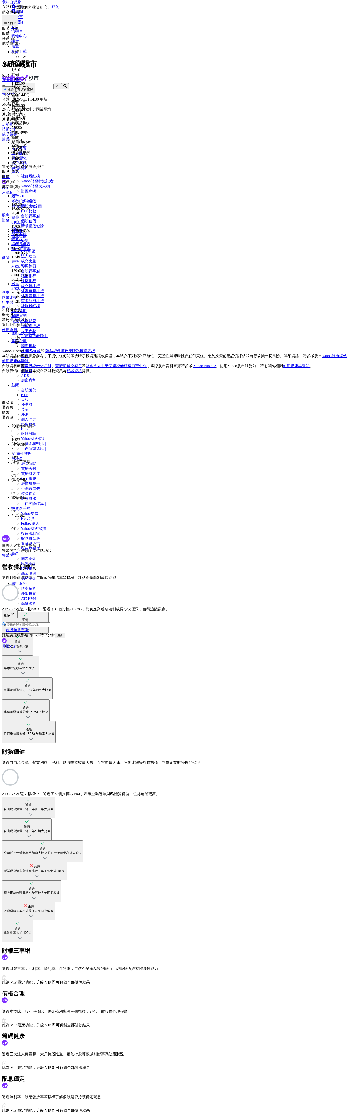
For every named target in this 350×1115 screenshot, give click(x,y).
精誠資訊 (74, 371)
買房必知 (28, 469)
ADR (25, 376)
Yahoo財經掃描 (33, 528)
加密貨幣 (28, 380)
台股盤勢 (28, 390)
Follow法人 (30, 523)
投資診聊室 (30, 533)
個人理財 (28, 419)
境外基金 (28, 563)
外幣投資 (28, 593)
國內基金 (28, 558)
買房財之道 (30, 474)
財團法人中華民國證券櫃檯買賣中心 (116, 366)
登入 (55, 7)
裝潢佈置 (28, 494)
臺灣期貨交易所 (68, 366)
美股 (25, 399)
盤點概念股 (30, 538)
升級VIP (9, 646)
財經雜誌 (28, 434)
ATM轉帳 (29, 598)
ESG (24, 429)
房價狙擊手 (30, 484)
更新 (60, 635)
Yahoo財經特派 (33, 439)
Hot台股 (27, 518)
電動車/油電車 (23, 333)
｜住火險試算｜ (34, 504)
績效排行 (28, 568)
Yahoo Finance (204, 366)
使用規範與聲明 (296, 366)
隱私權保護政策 (58, 351)
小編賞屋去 (30, 489)
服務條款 (33, 351)
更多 (7, 615)
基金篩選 (28, 573)
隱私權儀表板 (83, 351)
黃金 (25, 409)
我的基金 (28, 578)
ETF (24, 395)
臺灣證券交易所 (38, 366)
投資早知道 (30, 548)
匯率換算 (28, 588)
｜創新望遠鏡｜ (34, 449)
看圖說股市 (30, 543)
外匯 (25, 414)
